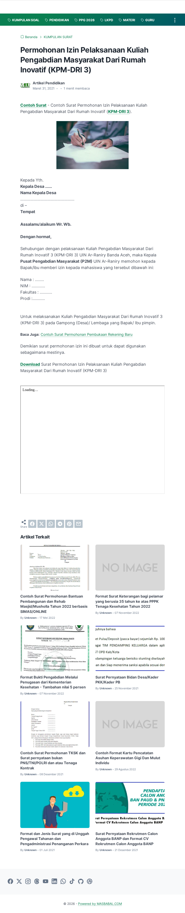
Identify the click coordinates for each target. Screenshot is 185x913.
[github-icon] (80, 882)
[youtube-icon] (45, 882)
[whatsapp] (51, 524)
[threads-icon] (36, 882)
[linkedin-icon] (54, 882)
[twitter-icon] (19, 882)
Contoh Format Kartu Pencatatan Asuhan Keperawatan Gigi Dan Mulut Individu (127, 758)
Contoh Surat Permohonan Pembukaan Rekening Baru (86, 334)
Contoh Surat (33, 105)
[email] (78, 524)
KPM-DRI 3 (118, 111)
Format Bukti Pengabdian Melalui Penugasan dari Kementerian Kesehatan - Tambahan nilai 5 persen (53, 682)
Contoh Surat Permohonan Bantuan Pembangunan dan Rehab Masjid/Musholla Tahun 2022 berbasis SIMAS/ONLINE (54, 604)
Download (30, 364)
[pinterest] (69, 524)
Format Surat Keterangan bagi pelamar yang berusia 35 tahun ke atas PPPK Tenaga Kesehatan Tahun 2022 (129, 601)
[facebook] (32, 524)
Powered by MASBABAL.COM (100, 904)
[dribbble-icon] (89, 882)
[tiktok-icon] (72, 882)
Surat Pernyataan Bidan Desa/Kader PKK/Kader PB (127, 679)
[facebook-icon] (10, 882)
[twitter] (41, 524)
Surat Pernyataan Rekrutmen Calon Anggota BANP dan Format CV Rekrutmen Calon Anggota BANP (126, 838)
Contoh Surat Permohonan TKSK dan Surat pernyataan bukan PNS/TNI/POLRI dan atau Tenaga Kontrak (53, 760)
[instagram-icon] (28, 882)
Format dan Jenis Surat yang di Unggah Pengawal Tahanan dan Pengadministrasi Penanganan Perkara (54, 838)
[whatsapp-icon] (63, 882)
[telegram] (60, 524)
